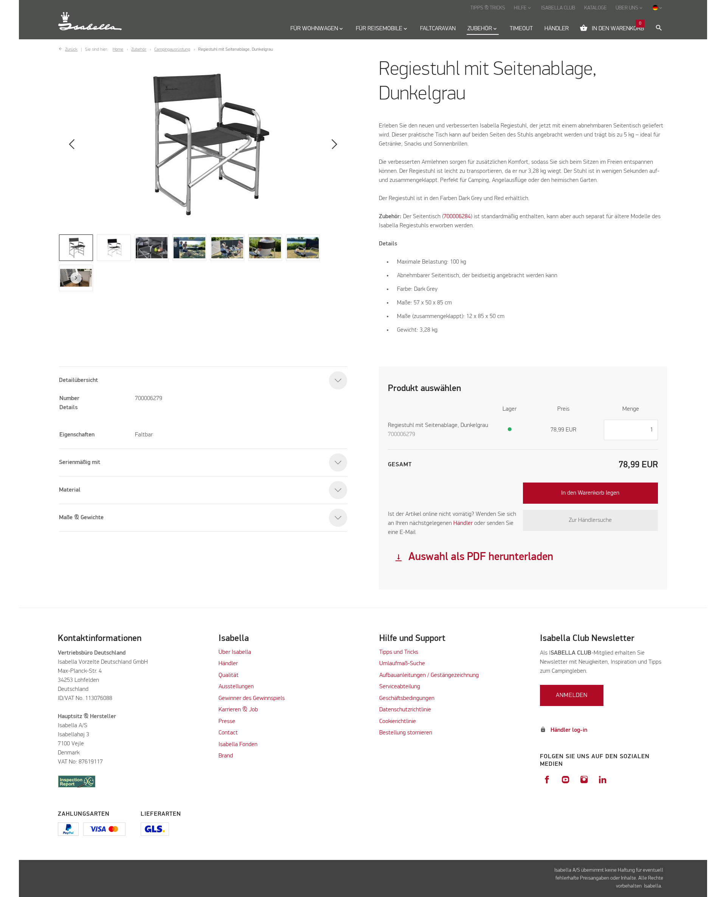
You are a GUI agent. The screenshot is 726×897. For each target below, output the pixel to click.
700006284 (457, 217)
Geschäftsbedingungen (406, 698)
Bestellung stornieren (405, 733)
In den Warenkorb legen (590, 493)
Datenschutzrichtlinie (405, 710)
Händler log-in (569, 730)
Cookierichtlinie (397, 722)
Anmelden (572, 695)
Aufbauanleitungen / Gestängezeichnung (429, 675)
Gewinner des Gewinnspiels (252, 698)
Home (118, 49)
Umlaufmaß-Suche (403, 664)
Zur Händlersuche (590, 520)
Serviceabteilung (399, 687)
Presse (227, 722)
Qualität (229, 675)
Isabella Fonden (238, 745)
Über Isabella (235, 652)
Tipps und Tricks (398, 652)
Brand (226, 756)
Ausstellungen (236, 687)
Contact (228, 733)
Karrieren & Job (238, 710)
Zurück (71, 49)
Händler (228, 664)
